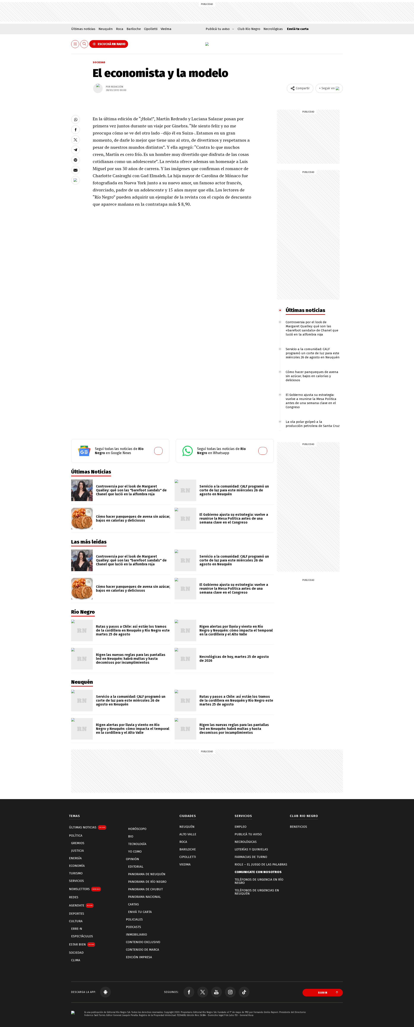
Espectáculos (82, 936)
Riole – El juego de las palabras (261, 864)
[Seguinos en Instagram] (230, 992)
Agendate (81, 905)
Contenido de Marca (142, 950)
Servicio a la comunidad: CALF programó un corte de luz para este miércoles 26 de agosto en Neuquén (313, 353)
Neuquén (106, 29)
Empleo (240, 827)
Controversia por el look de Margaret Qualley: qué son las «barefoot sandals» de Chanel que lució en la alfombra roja (312, 328)
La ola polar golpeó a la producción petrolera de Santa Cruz (313, 424)
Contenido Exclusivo (143, 942)
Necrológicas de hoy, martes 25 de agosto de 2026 (234, 659)
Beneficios (298, 827)
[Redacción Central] (98, 88)
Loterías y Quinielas (251, 849)
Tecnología (137, 844)
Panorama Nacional (144, 897)
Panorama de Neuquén (146, 874)
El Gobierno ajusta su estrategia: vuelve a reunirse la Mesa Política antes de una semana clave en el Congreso (311, 401)
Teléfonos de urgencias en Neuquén (257, 891)
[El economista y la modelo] (75, 119)
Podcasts (133, 927)
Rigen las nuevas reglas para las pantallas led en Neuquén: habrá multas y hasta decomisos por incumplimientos (130, 659)
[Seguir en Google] (75, 180)
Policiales (134, 919)
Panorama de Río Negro (147, 882)
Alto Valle (187, 834)
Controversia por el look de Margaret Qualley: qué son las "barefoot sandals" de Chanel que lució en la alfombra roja (131, 490)
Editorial (135, 867)
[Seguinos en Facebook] (188, 992)
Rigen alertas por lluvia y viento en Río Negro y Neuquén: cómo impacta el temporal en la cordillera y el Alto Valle (236, 630)
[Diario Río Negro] (207, 44)
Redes (73, 897)
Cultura (76, 921)
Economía (77, 866)
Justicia (77, 851)
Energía (75, 858)
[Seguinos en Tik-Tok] (244, 992)
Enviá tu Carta (140, 912)
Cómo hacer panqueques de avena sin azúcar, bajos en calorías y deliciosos (312, 376)
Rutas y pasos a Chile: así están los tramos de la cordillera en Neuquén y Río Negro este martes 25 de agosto (133, 630)
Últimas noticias (83, 29)
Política (75, 835)
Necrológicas (273, 29)
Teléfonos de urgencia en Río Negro (259, 881)
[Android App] (105, 992)
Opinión (132, 859)
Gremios (77, 843)
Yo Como (135, 851)
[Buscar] (84, 44)
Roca (119, 29)
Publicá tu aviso (248, 834)
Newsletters (84, 889)
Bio (130, 836)
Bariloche (134, 29)
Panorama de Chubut (145, 889)
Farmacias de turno (251, 857)
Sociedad (99, 62)
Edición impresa (139, 957)
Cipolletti (150, 29)
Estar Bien (81, 944)
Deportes (76, 914)
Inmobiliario (136, 934)
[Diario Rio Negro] (73, 1019)
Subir (323, 992)
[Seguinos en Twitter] (202, 992)
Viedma (166, 29)
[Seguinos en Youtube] (216, 992)
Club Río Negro (249, 29)
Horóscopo (137, 829)
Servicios (76, 881)
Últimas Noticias (87, 827)
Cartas (133, 904)
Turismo (76, 873)
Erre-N (76, 929)
